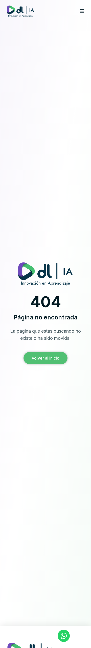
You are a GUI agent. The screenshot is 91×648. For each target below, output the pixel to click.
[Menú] (82, 11)
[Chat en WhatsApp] (64, 636)
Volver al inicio (45, 358)
